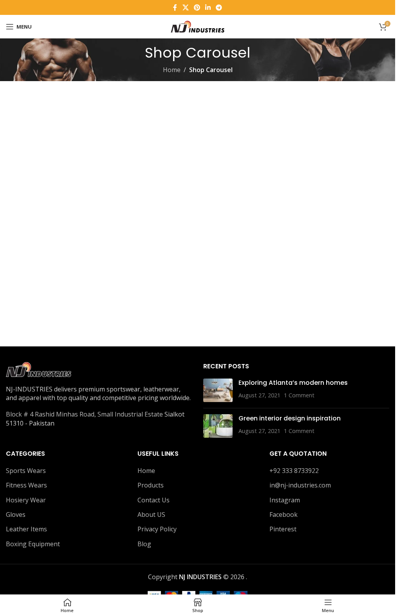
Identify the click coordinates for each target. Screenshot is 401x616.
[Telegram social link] (219, 7)
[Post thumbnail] (218, 390)
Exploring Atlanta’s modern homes (293, 382)
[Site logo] (198, 26)
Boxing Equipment (33, 544)
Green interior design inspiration (289, 418)
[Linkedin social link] (208, 7)
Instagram (284, 500)
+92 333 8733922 (294, 470)
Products (150, 485)
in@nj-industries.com (300, 485)
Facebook (283, 514)
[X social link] (185, 7)
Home (172, 69)
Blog (144, 544)
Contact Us (153, 500)
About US (151, 514)
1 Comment (299, 395)
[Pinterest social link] (196, 7)
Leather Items (26, 529)
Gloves (15, 514)
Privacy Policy (157, 529)
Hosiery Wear (26, 500)
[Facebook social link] (175, 7)
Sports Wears (26, 470)
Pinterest (282, 529)
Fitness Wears (26, 485)
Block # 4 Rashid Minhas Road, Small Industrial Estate (84, 414)
